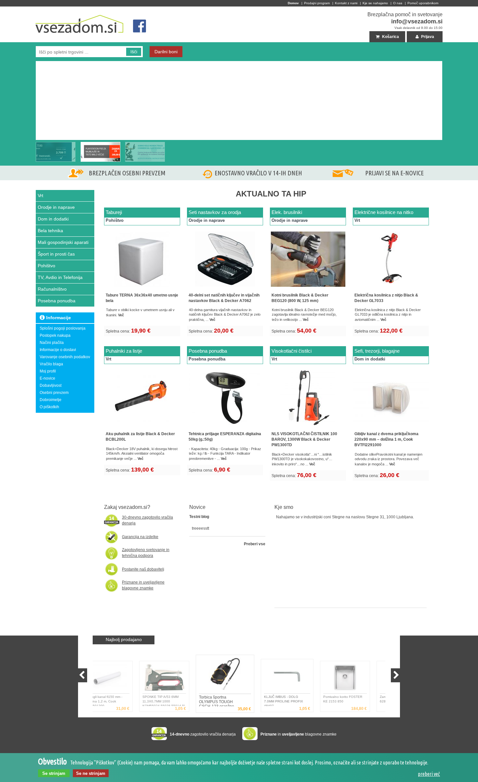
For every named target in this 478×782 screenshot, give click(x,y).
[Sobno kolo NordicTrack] (145, 152)
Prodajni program (317, 3)
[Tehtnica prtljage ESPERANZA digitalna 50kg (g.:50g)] (225, 426)
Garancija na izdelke (140, 537)
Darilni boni (166, 51)
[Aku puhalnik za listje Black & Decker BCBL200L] (142, 426)
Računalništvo (52, 289)
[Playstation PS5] (37, 63)
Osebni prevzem (54, 392)
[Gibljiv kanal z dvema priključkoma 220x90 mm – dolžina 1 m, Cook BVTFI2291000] (391, 426)
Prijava (427, 36)
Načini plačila (52, 342)
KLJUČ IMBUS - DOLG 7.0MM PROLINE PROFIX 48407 (233, 700)
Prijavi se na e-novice (394, 173)
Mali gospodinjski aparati (63, 242)
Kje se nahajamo (375, 3)
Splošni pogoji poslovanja (63, 328)
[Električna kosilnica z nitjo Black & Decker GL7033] (391, 288)
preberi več (429, 774)
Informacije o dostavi (58, 349)
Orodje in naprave (56, 207)
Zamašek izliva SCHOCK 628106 (355, 699)
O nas (397, 3)
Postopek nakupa (55, 335)
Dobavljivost (50, 385)
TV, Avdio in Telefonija (60, 277)
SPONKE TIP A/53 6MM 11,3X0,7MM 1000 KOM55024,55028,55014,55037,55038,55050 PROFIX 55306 (121, 700)
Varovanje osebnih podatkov (65, 357)
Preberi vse (254, 544)
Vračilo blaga (51, 364)
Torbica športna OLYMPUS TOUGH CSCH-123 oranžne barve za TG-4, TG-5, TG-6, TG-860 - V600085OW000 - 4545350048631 (177, 700)
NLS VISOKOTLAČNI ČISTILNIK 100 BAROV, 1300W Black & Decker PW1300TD (304, 439)
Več (121, 315)
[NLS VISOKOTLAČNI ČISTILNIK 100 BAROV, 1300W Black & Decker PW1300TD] (308, 426)
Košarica (390, 36)
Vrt (40, 195)
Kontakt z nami (346, 3)
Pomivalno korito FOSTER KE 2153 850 (299, 699)
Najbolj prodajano (124, 639)
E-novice (47, 378)
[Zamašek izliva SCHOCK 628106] (358, 679)
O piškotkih (49, 407)
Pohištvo (46, 265)
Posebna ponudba (56, 300)
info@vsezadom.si (417, 21)
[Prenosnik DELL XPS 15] (55, 152)
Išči (133, 51)
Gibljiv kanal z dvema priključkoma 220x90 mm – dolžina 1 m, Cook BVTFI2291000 (386, 439)
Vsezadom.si (47, 9)
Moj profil (48, 371)
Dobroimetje (50, 399)
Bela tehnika (50, 230)
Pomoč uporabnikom (422, 3)
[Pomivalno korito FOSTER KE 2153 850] (302, 679)
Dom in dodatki (53, 218)
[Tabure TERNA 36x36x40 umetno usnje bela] (142, 288)
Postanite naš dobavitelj (143, 569)
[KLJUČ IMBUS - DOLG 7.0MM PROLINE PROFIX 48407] (240, 675)
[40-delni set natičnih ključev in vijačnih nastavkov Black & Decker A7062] (225, 288)
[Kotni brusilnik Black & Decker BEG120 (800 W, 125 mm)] (308, 288)
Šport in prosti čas (56, 254)
